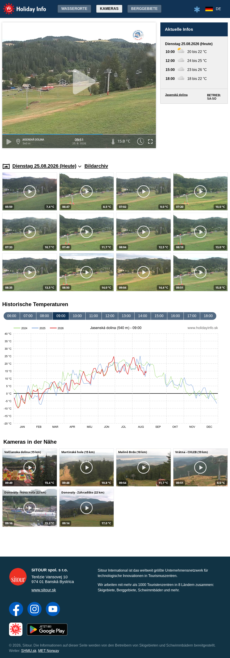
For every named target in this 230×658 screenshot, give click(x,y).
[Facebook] (16, 609)
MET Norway (48, 651)
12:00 (109, 316)
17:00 (191, 316)
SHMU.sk (28, 651)
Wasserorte (74, 9)
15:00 (159, 316)
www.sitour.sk (43, 590)
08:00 (44, 316)
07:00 (28, 316)
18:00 (208, 316)
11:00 (93, 316)
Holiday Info (20, 5)
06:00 (11, 316)
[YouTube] (53, 609)
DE (218, 9)
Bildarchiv (96, 166)
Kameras (109, 9)
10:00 (77, 316)
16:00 (175, 316)
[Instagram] (34, 609)
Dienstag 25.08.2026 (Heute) (44, 166)
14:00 (142, 316)
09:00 (60, 316)
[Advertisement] (194, 129)
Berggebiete (144, 9)
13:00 (126, 316)
